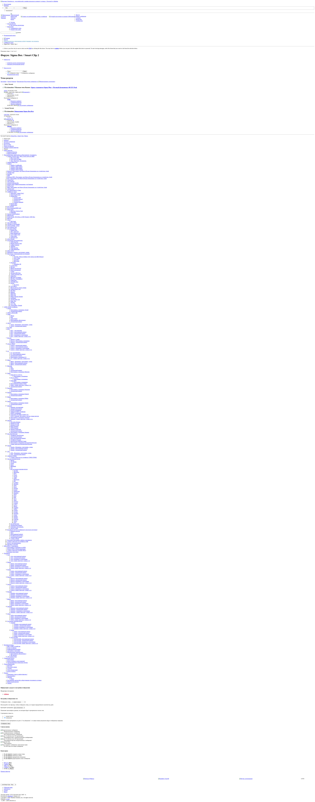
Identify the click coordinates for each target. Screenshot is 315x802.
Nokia (8, 373)
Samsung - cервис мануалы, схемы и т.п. (21, 419)
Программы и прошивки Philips (19, 398)
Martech (12, 292)
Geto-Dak (6, 114)
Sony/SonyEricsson (12, 434)
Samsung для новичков (16, 407)
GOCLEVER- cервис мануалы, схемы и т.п (26, 643)
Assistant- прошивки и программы (23, 627)
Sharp (12, 465)
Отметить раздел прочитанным (16, 63)
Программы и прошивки (21, 376)
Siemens (9, 420)
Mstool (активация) (15, 268)
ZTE (8, 451)
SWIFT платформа (15, 413)
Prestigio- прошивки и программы (19, 596)
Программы (10, 659)
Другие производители (13, 459)
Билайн (16, 470)
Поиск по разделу (7, 67)
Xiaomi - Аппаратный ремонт (18, 450)
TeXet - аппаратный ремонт (18, 617)
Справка (78, 18)
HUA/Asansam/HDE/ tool (14, 208)
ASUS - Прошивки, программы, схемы (21, 324)
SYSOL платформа (15, 410)
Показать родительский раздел (15, 64)
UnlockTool (10, 180)
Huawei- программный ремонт (19, 578)
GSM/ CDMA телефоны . (11, 307)
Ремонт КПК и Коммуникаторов (16, 549)
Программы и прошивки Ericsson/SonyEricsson (23, 442)
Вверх (26, 136)
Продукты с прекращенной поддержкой (18, 253)
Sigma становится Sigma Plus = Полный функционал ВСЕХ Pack (54, 87)
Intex (15, 496)
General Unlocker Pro (13, 183)
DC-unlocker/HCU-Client (14, 190)
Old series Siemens (15, 422)
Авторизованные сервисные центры (17, 662)
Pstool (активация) (15, 270)
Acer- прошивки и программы (18, 559)
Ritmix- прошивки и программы (19, 603)
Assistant (12, 622)
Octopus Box (13, 196)
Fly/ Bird (9, 327)
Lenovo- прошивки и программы (19, 588)
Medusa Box (13, 205)
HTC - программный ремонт (18, 332)
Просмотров (20, 81)
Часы (11, 532)
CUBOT (16, 482)
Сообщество (79, 20)
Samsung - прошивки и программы (20, 611)
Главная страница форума (11, 147)
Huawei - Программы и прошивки (20, 341)
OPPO (15, 509)
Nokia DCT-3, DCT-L (16, 375)
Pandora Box (13, 230)
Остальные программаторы (15, 240)
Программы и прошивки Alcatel (19, 310)
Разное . (6, 673)
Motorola (9, 366)
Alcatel (9, 308)
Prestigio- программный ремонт (19, 593)
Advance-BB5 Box (15, 273)
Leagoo (16, 503)
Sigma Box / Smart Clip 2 (17, 193)
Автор (9, 81)
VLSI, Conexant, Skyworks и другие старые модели (24, 416)
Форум (78, 15)
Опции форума (11, 23)
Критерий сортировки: (7, 707)
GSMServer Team (8, 42)
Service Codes (14, 528)
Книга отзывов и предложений (16, 661)
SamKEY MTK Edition (16, 169)
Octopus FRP (17, 197)
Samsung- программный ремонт (19, 608)
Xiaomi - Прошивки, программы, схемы (21, 447)
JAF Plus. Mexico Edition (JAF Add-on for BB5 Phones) (29, 256)
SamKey (9, 163)
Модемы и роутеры (12, 544)
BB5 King (16, 261)
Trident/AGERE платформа (17, 411)
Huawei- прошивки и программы (19, 581)
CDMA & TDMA (12, 456)
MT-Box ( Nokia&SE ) (16, 279)
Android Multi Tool (12, 162)
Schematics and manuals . (17, 527)
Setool (8, 220)
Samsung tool (14, 237)
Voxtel (12, 463)
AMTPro (12, 246)
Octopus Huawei (18, 199)
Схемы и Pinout (14, 538)
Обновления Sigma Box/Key (24, 111)
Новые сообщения (81, 16)
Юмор (12, 679)
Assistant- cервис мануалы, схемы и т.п (24, 628)
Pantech (9, 392)
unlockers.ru (7, 789)
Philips (9, 397)
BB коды (6, 762)
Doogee (16, 488)
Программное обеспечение (18, 320)
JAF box (12, 255)
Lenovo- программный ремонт (18, 586)
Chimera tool (10, 189)
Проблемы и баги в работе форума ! (17, 674)
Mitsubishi (13, 466)
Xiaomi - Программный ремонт (19, 448)
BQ (15, 481)
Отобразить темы (14, 73)
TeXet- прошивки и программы (19, 618)
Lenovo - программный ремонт (19, 346)
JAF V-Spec (17, 258)
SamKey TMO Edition (16, 166)
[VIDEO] (6, 767)
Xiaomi (9, 445)
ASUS (9, 323)
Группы (12, 22)
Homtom (16, 493)
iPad (11, 317)
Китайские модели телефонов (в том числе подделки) (22, 529)
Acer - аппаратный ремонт (17, 557)
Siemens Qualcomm (15, 429)
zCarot (8, 799)
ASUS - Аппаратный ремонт (18, 326)
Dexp (15, 487)
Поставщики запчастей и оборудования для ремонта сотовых (24, 680)
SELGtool (13, 221)
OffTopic (9, 677)
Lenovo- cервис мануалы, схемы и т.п (20, 590)
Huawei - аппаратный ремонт (18, 580)
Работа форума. (8, 150)
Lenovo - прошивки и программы (19, 348)
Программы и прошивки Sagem (19, 403)
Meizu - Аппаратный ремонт (18, 364)
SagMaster (13, 298)
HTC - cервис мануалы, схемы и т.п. (20, 336)
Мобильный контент (13, 681)
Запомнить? (9, 10)
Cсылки (9, 668)
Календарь (79, 19)
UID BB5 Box (14, 282)
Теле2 (15, 475)
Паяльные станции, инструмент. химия (18, 252)
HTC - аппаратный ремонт (17, 333)
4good (15, 476)
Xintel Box (13, 276)
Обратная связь (8, 787)
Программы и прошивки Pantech (19, 394)
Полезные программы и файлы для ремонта (19, 540)
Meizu (8, 360)
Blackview (16, 479)
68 (13, 120)
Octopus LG (17, 200)
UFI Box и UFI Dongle (13, 224)
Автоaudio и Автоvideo (13, 650)
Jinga (15, 500)
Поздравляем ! (11, 676)
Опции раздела (7, 59)
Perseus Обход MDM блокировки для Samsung (20, 184)
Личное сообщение (15, 104)
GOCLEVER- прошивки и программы (24, 642)
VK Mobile (13, 462)
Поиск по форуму (9, 146)
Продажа (9, 665)
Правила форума (5, 771)
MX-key (12, 267)
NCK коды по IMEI (15, 159)
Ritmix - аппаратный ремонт (18, 602)
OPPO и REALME (12, 313)
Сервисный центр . (9, 658)
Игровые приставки (12, 552)
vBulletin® (10, 796)
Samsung (9, 405)
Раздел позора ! (11, 671)
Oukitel (16, 510)
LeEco (15, 504)
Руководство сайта (15, 29)
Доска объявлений (12, 670)
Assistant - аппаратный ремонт (22, 625)
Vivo (15, 522)
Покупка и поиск (12, 667)
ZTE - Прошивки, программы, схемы (20, 453)
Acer (8, 555)
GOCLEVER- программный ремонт (24, 639)
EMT (8, 175)
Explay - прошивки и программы (19, 574)
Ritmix (9, 599)
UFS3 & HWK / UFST (13, 225)
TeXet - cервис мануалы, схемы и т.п (20, 619)
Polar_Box (13, 301)
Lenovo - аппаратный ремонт (18, 345)
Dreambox (13, 262)
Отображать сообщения (28, 73)
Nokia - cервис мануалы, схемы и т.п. (20, 385)
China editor (13, 236)
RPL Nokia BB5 (14, 158)
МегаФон (16, 472)
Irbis (15, 497)
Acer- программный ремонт (18, 556)
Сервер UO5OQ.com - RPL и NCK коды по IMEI (20, 156)
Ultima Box (13, 280)
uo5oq (5, 90)
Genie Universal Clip (16, 274)
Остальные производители (14, 621)
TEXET (16, 518)
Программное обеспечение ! (18, 653)
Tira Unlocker (10, 181)
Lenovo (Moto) (11, 344)
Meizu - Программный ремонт (18, 363)
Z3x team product (11, 228)
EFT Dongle (10, 206)
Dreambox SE (17, 264)
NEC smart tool (14, 231)
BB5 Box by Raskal (15, 277)
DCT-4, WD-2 (14, 377)
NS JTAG (16, 284)
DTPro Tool (10, 186)
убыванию (9, 718)
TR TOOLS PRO (12, 222)
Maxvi (15, 506)
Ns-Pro (12, 283)
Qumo (15, 515)
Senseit (15, 516)
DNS (15, 485)
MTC (15, 473)
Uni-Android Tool (12, 227)
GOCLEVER (14, 637)
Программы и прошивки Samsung (19, 417)
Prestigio (16, 513)
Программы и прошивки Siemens (19, 432)
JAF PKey (16, 259)
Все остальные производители (19, 469)
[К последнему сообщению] (25, 105)
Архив (6, 790)
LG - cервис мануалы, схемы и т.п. (20, 358)
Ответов (13, 81)
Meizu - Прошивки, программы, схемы (21, 361)
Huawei (9, 338)
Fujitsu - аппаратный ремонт (22, 633)
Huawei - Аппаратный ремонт (18, 342)
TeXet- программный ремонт (18, 615)
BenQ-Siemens (14, 426)
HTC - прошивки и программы (19, 335)
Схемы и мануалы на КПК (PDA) (16, 550)
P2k (11, 367)
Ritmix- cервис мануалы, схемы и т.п (20, 605)
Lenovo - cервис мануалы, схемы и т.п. (21, 349)
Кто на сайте (7, 144)
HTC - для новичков (16, 330)
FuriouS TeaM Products (13, 214)
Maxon (12, 460)
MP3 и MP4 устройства (13, 646)
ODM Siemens (14, 428)
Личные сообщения (9, 141)
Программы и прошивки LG (18, 357)
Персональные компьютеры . (15, 652)
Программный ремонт (16, 534)
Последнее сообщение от (31, 81)
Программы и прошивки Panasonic (20, 389)
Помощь (6, 5)
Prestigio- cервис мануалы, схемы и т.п (21, 597)
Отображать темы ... (6, 702)
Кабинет (6, 140)
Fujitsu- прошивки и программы (23, 634)
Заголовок (3, 81)
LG (8, 351)
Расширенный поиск (10, 35)
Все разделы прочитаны (17, 25)
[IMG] (5, 765)
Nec (11, 467)
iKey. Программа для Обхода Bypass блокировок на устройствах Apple (27, 178)
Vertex (15, 521)
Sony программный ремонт (18, 438)
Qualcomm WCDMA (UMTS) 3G (19, 414)
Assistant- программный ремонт (22, 624)
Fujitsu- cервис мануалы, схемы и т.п (24, 636)
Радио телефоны (11, 648)
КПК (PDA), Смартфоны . (11, 546)
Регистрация (7, 4)
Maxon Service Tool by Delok (18, 287)
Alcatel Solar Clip (15, 299)
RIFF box (9, 218)
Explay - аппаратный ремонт (18, 572)
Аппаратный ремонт (16, 311)
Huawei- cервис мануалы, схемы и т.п (21, 583)
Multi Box (13, 293)
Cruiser (12, 271)
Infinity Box (10, 209)
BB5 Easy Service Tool (16, 211)
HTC (8, 329)
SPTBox (12, 302)
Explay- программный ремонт (18, 571)
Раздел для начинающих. (14, 543)
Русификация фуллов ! (16, 535)
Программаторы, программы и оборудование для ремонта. (20, 155)
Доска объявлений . (9, 664)
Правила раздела (15, 531)
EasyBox (9, 174)
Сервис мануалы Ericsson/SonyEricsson (21, 444)
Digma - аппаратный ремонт (18, 565)
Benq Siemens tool (15, 233)
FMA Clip (13, 295)
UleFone (16, 519)
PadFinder (13, 212)
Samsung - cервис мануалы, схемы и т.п (21, 612)
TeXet (8, 614)
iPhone (12, 315)
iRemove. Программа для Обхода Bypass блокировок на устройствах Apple (28, 171)
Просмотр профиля (15, 101)
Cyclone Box (13, 265)
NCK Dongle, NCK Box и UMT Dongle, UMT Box (21, 217)
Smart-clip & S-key (15, 194)
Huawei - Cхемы (15, 339)
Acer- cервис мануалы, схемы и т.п (20, 560)
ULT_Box (13, 304)
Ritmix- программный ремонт (18, 600)
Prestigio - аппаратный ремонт (18, 594)
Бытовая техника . (9, 645)
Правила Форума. (12, 152)
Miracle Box (10, 215)
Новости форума (12, 153)
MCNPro (12, 290)
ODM (12, 369)
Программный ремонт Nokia (18, 383)
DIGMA (16, 484)
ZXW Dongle (10, 239)
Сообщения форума (15, 102)
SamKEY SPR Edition (16, 168)
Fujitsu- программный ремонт (22, 631)
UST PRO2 (13, 286)
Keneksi (16, 501)
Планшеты (7, 553)
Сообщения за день (15, 28)
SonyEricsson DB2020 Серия (18, 441)
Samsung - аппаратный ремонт (18, 609)
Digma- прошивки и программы (19, 566)
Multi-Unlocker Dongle (16, 296)
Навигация (10, 26)
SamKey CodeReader (16, 165)
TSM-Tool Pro (14, 242)
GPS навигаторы (12, 656)
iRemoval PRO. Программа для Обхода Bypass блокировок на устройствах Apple (29, 177)
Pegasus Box (13, 203)
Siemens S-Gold (14, 425)
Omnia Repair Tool (15, 289)
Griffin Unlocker (14, 245)
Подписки (7, 143)
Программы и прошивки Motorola (19, 372)
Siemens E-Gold (14, 423)
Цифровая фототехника (13, 649)
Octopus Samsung (18, 202)
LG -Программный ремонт (18, 354)
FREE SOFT (10, 251)
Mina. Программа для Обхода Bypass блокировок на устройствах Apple (27, 187)
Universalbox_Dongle (16, 305)
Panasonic (9, 388)
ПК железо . (13, 655)
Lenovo (9, 584)
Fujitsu (12, 630)
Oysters (16, 512)
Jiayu (15, 498)
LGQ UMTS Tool (15, 234)
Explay (15, 490)
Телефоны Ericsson (15, 439)
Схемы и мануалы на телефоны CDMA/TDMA (23, 457)
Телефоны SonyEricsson (17, 435)
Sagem (9, 401)
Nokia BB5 (13, 380)
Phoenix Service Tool (16, 243)
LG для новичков (15, 352)
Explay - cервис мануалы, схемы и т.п (20, 575)
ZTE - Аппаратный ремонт (18, 454)
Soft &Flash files (14, 524)
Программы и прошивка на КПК (16, 547)
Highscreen (17, 491)
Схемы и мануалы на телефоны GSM (17, 541)
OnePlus (16, 507)
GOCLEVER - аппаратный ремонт (23, 640)
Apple (8, 314)
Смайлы (6, 764)
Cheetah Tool (10, 172)
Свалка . (9, 683)
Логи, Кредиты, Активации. (18, 161)
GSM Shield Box (15, 249)
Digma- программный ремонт (18, 563)
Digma (9, 562)
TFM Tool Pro (14, 248)
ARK (15, 478)
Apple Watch (13, 318)
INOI (15, 494)
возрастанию (9, 716)
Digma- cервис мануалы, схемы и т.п (20, 568)
